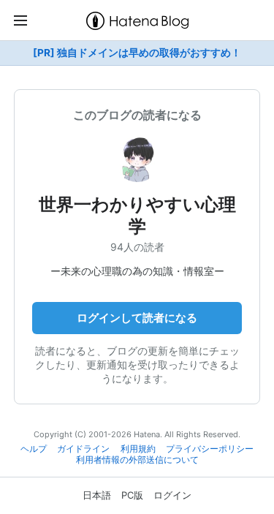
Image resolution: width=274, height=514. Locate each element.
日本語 (97, 495)
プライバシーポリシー (210, 449)
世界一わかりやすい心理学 (137, 215)
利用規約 (138, 449)
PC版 (132, 495)
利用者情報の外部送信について (137, 460)
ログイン (172, 495)
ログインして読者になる (137, 318)
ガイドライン (83, 449)
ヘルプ (33, 449)
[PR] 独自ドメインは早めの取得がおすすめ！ (137, 52)
